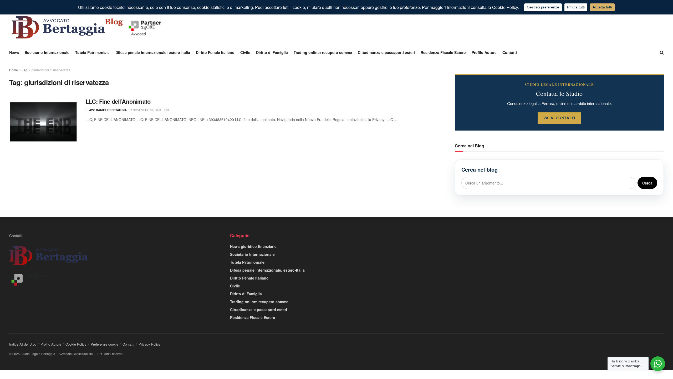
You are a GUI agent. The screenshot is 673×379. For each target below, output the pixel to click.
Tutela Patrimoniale (92, 52)
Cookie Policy (75, 344)
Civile (245, 52)
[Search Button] (662, 52)
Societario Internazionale (47, 52)
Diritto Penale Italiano (215, 52)
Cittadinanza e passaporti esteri (386, 52)
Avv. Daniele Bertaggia (108, 110)
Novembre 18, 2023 (146, 110)
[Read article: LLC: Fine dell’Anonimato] (43, 121)
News (14, 52)
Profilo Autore (484, 52)
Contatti (509, 52)
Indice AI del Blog (22, 344)
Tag (24, 70)
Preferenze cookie (104, 344)
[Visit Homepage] (88, 27)
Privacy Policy (150, 344)
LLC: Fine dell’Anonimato (117, 101)
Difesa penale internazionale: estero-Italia (152, 52)
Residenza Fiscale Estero (443, 52)
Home (13, 70)
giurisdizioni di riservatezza (51, 70)
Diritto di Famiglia (272, 52)
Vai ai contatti (559, 118)
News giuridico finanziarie (253, 246)
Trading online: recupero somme (323, 52)
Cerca (647, 183)
